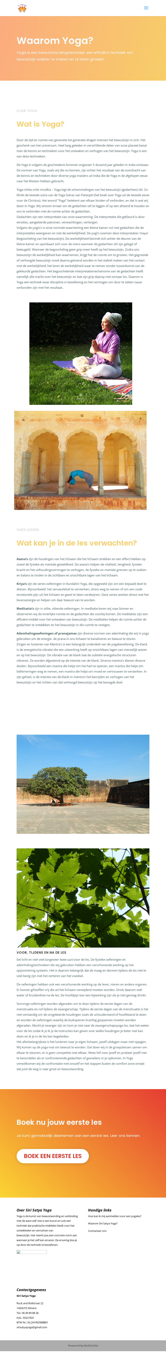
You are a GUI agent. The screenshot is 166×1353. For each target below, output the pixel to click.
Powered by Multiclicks (83, 1345)
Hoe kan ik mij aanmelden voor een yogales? (115, 1216)
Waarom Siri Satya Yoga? (103, 1223)
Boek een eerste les (53, 1156)
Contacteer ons (97, 1231)
